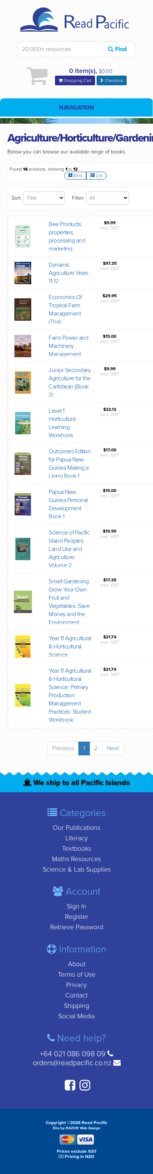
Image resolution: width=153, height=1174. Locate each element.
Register (76, 917)
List (98, 175)
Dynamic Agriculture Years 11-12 (68, 273)
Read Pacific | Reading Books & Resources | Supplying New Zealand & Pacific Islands (76, 24)
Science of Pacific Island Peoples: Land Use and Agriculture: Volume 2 (69, 549)
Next (113, 748)
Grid (77, 175)
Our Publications (76, 828)
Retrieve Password (76, 927)
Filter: (78, 198)
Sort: (17, 198)
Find (120, 49)
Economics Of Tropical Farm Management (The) (65, 310)
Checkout (113, 80)
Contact (76, 995)
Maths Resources (76, 859)
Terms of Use (76, 974)
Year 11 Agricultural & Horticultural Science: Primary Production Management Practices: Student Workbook (70, 695)
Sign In (77, 906)
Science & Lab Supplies (77, 869)
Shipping (76, 1006)
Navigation (76, 107)
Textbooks (76, 848)
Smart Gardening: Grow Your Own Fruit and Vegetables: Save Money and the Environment (69, 602)
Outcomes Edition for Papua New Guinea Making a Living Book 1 (70, 464)
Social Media (76, 1016)
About (76, 964)
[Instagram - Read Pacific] (83, 1089)
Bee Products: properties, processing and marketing (67, 236)
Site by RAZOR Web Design (76, 1128)
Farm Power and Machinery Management (68, 346)
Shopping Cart (77, 80)
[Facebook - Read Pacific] (69, 1089)
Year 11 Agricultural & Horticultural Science (70, 647)
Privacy (76, 985)
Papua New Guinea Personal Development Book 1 (68, 504)
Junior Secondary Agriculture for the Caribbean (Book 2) (70, 383)
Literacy (76, 838)
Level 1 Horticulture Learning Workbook (62, 423)
